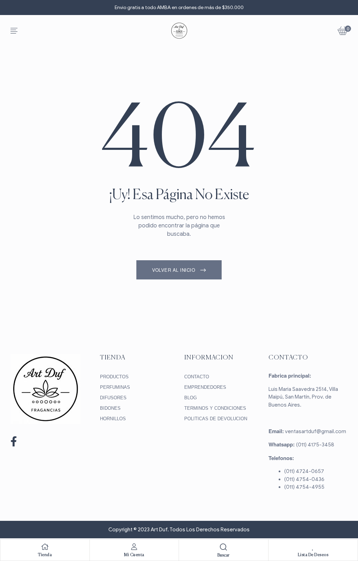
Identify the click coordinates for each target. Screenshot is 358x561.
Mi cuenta (134, 555)
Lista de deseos (313, 555)
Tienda (45, 555)
